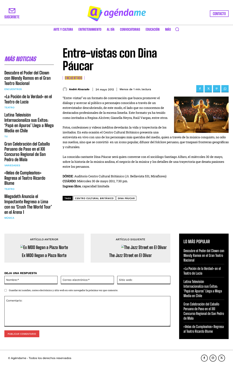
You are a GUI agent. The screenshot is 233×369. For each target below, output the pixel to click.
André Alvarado (79, 89)
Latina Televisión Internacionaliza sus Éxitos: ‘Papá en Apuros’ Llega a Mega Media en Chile (29, 122)
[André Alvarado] (66, 89)
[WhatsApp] (225, 88)
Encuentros (13, 89)
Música (9, 218)
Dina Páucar (126, 198)
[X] (208, 88)
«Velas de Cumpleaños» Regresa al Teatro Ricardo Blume (24, 178)
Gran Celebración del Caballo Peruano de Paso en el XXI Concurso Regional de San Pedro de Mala (27, 151)
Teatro (9, 107)
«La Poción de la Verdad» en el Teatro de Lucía (28, 99)
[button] (177, 29)
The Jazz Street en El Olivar (130, 255)
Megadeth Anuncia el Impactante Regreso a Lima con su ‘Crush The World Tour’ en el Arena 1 (28, 204)
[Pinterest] (216, 88)
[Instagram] (213, 358)
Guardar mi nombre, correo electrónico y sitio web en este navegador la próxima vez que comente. (63, 290)
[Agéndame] (116, 13)
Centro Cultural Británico (94, 198)
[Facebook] (200, 88)
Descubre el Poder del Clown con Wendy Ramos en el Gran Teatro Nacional (27, 78)
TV (6, 136)
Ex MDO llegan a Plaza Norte (44, 255)
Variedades (12, 165)
